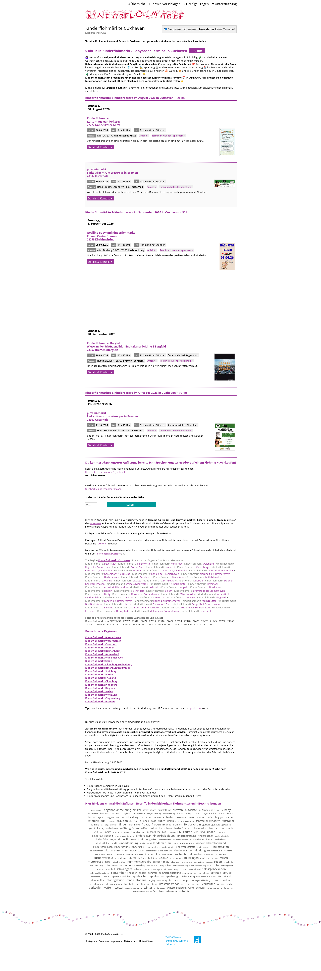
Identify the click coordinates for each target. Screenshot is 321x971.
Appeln (174, 587)
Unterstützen (146, 941)
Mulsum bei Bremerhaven (155, 611)
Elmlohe (99, 607)
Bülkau (189, 580)
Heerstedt (151, 597)
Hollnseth (144, 587)
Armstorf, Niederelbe (106, 587)
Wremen (128, 570)
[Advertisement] (161, 300)
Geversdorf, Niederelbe (107, 573)
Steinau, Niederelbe (127, 583)
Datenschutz (130, 941)
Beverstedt (100, 563)
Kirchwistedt (117, 597)
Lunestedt (196, 611)
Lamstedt (160, 567)
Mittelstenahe (203, 577)
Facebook (103, 941)
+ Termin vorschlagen (164, 4)
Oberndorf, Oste (152, 604)
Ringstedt (212, 597)
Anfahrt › (143, 135)
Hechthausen (102, 577)
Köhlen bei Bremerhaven (155, 573)
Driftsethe (159, 580)
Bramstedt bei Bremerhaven (199, 590)
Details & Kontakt (99, 147)
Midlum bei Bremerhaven (186, 607)
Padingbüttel (199, 600)
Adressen (95, 523)
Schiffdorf (129, 590)
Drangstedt (113, 611)
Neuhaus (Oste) (168, 583)
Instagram (91, 941)
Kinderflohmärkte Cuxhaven (115, 28)
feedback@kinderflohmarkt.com (103, 489)
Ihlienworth (134, 563)
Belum (159, 590)
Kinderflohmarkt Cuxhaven (114, 560)
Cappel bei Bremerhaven (196, 604)
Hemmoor (203, 583)
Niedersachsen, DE (95, 32)
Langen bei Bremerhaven (108, 600)
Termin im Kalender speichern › (168, 135)
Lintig (97, 594)
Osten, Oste (128, 567)
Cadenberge (193, 567)
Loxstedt (128, 580)
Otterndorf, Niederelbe (211, 570)
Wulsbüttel (168, 577)
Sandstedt (136, 577)
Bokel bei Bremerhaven (137, 607)
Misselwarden (178, 594)
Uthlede (118, 604)
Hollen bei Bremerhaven (157, 600)
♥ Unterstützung (224, 4)
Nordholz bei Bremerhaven (205, 573)
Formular (102, 543)
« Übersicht (136, 4)
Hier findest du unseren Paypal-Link (105, 472)
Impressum (117, 941)
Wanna (98, 580)
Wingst (181, 597)
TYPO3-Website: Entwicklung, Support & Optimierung (177, 940)
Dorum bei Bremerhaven (135, 594)
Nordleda (205, 587)
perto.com (195, 708)
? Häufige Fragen (196, 4)
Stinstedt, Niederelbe (165, 570)
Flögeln (98, 590)
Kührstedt (167, 563)
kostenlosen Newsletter (108, 553)
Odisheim (199, 563)
